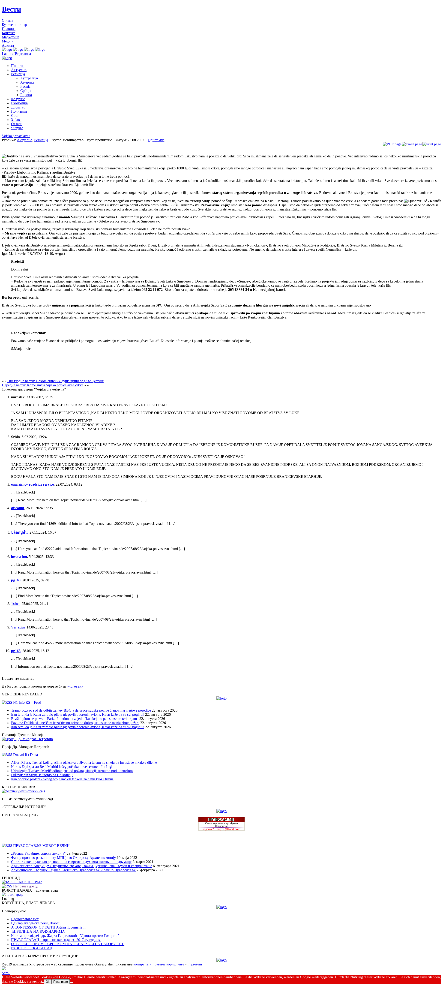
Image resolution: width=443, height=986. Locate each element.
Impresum (194, 964)
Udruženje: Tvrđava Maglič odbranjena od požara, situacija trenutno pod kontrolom (72, 771)
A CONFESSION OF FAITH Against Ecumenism (48, 927)
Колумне (18, 99)
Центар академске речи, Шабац (35, 923)
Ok (48, 981)
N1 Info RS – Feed (27, 702)
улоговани (75, 686)
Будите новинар (14, 25)
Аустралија (29, 78)
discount (17, 508)
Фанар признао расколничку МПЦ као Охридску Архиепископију (63, 858)
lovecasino (19, 557)
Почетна (17, 66)
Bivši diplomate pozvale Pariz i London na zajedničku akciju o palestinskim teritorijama (74, 719)
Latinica (8, 54)
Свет (15, 115)
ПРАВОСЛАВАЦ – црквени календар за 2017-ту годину (56, 940)
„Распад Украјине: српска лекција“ (38, 853)
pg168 (16, 580)
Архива (8, 45)
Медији (8, 41)
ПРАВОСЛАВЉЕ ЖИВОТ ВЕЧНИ (41, 846)
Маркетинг (10, 37)
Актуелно (19, 70)
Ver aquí (18, 627)
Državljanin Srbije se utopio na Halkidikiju (42, 775)
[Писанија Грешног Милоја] (27, 739)
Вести (11, 9)
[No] (71, 982)
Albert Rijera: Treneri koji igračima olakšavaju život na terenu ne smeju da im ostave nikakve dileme (84, 762)
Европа (26, 95)
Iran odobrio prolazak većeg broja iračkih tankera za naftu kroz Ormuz (62, 779)
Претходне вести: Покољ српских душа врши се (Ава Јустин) (55, 381)
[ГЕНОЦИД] (22, 882)
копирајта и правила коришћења (158, 964)
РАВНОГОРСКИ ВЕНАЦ (31, 948)
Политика (19, 111)
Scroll (6, 973)
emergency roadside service (32, 484)
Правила (8, 29)
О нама (7, 20)
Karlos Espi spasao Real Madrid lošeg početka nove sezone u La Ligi (61, 767)
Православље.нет (25, 919)
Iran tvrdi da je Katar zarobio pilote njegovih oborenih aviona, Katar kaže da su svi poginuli (77, 714)
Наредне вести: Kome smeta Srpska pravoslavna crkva (42, 385)
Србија (25, 91)
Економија (19, 103)
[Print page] (431, 144)
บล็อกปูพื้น (19, 532)
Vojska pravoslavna (16, 136)
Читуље (17, 128)
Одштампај (156, 140)
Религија (18, 74)
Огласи (16, 124)
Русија (25, 86)
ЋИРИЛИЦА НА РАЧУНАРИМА (38, 931)
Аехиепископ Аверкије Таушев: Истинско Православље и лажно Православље (73, 870)
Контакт (8, 33)
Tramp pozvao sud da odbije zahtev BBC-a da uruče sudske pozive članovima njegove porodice (81, 710)
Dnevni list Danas (26, 755)
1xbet (15, 604)
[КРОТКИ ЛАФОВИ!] (23, 791)
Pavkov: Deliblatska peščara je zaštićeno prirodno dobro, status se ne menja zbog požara (75, 723)
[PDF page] (392, 144)
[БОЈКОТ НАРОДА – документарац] (12, 894)
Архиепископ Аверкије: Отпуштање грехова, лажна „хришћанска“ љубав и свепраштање (81, 866)
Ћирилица (23, 54)
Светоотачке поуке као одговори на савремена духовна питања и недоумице (71, 862)
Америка (27, 82)
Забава (16, 120)
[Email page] (412, 144)
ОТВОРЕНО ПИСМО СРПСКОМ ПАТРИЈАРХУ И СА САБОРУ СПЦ (68, 944)
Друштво (18, 107)
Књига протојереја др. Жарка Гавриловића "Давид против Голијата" (65, 936)
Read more (60, 981)
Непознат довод (25, 886)
